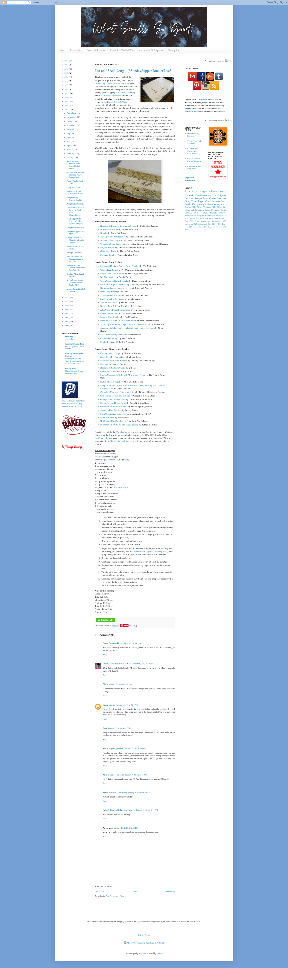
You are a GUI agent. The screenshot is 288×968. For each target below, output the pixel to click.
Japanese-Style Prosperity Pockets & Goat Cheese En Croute (127, 327)
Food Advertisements (213, 61)
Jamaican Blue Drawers (111, 410)
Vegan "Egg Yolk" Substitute (194, 142)
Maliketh (142, 953)
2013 (66, 109)
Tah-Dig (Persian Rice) (110, 295)
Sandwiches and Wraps (193, 215)
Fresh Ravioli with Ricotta (112, 298)
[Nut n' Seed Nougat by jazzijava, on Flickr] (157, 89)
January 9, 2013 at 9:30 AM (139, 792)
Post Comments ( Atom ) (116, 896)
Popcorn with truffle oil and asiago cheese (119, 424)
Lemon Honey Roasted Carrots (75, 289)
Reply (105, 654)
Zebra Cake (105, 356)
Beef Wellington (107, 277)
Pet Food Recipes (208, 215)
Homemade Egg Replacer (193, 134)
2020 (66, 81)
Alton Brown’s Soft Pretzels (112, 236)
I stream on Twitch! (206, 99)
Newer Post (99, 891)
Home (61, 50)
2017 (66, 93)
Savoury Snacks (220, 204)
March (69, 149)
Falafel (103, 341)
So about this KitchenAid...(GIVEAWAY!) (193, 151)
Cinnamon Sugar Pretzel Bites (113, 243)
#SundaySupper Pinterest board (124, 441)
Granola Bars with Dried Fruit (113, 406)
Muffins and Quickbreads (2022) (213, 221)
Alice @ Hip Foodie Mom (113, 774)
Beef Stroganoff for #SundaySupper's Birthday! (74, 259)
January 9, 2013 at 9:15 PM (147, 810)
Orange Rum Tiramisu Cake (113, 399)
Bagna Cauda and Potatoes (112, 273)
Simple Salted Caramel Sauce (75, 247)
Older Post (170, 891)
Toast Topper (198, 201)
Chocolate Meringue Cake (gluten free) (118, 391)
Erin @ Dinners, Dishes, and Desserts (119, 810)
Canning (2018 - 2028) (196, 212)
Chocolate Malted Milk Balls (194, 167)
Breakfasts (209, 204)
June (69, 137)
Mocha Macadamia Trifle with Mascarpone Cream (122, 375)
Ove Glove (138, 551)
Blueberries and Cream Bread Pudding (74, 372)
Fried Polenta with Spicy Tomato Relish (118, 320)
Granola (213, 212)
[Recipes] (72, 449)
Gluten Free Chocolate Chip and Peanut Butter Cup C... (75, 174)
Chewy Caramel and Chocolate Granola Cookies (75, 240)
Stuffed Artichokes (108, 302)
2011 (66, 301)
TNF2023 (222, 212)
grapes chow (70, 339)
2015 (66, 101)
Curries (223, 209)
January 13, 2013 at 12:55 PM (126, 827)
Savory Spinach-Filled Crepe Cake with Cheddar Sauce (125, 324)
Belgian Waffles (107, 247)
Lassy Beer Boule (73, 187)
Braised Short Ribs (108, 306)
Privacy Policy (144, 935)
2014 (66, 105)
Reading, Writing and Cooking (74, 355)
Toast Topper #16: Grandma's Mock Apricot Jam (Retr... (75, 221)
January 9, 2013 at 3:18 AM (136, 774)
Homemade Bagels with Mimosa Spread (118, 225)
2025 (66, 60)
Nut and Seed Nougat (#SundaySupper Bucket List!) (133, 70)
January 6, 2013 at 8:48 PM (143, 663)
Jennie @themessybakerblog (115, 792)
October (70, 121)
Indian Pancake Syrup (126, 92)
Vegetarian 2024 (191, 224)
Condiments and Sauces (207, 195)
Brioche (104, 232)
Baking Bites (70, 368)
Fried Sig (69, 336)
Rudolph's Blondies (74, 252)
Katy (105, 728)
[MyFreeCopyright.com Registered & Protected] (144, 942)
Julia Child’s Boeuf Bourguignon (115, 309)
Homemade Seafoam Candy (112, 367)
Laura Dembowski (111, 643)
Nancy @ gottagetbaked (113, 748)
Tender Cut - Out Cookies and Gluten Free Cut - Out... (75, 267)
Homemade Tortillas (109, 229)
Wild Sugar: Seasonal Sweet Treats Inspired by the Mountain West (74, 361)
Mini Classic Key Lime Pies (113, 413)
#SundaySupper (123, 431)
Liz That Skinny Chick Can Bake (117, 663)
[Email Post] (135, 625)
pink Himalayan (121, 487)
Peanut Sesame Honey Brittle (113, 402)
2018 (66, 89)
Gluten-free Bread (108, 251)
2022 (66, 72)
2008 (66, 313)
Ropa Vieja (105, 291)
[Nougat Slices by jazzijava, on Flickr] (134, 203)
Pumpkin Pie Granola (75, 203)
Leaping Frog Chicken (110, 316)
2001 (66, 321)
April (69, 145)
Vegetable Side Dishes (212, 207)
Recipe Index (76, 50)
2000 (66, 325)
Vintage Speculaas (112, 95)
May (69, 141)
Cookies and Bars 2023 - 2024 (209, 224)
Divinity (104, 364)
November (71, 117)
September (71, 125)
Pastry (201, 204)
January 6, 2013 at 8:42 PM (131, 643)
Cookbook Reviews (96, 50)
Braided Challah (107, 240)
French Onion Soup (109, 313)
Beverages (215, 209)
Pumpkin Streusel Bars (75, 227)
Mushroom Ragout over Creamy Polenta (118, 284)
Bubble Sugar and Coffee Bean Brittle (112, 83)
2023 (66, 68)
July (69, 133)
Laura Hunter (109, 704)
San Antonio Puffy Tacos (111, 334)
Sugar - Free (208, 191)
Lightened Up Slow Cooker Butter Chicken (120, 266)
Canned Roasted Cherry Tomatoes (194, 159)
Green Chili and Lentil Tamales (114, 280)
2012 (66, 297)
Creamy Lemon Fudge (110, 353)
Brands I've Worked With (122, 50)
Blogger (160, 953)
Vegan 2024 (203, 227)
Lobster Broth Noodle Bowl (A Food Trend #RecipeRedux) (75, 211)
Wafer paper (100, 456)
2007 (66, 317)
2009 (66, 309)
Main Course (209, 198)
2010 (66, 305)
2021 (66, 76)
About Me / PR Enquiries (151, 50)
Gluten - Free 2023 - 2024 (198, 218)
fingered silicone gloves (156, 551)
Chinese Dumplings (109, 338)
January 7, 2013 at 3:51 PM (127, 704)
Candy (195, 204)
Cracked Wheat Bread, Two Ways (75, 274)
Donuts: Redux (107, 417)
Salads (207, 209)
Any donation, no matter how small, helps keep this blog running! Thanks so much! (73, 403)
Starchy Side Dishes (193, 207)
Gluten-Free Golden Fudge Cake (115, 395)
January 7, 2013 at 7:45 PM (135, 748)
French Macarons (108, 371)
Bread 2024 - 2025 (215, 218)
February (70, 153)
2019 (66, 85)
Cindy (105, 684)
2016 (66, 97)
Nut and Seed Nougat (110, 381)
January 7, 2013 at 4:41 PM (119, 728)
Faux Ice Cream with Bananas (113, 360)
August (70, 129)
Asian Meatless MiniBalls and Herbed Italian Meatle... (73, 165)
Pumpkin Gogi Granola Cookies (74, 198)
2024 (66, 64)
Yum (130, 625)
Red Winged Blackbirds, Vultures (74, 347)
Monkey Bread (107, 254)
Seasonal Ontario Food (74, 343)
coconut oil (113, 459)
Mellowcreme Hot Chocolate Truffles (74, 192)
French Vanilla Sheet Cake (74, 182)
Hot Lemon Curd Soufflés (111, 420)
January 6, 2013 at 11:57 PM (120, 684)
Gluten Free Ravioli (109, 269)
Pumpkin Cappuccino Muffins (75, 232)
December (71, 113)
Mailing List (174, 50)
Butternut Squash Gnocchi (112, 287)
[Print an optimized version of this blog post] (105, 621)
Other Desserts (212, 201)
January (70, 157)
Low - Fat (191, 191)
